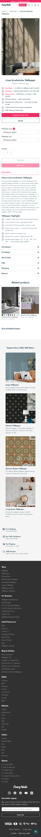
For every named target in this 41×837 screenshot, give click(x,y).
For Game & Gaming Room (11, 776)
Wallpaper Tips (6, 657)
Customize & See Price (20, 115)
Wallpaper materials (8, 646)
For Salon (5, 781)
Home (4, 11)
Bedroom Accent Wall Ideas (11, 666)
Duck (3, 715)
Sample (20, 121)
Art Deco (5, 680)
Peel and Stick (9, 94)
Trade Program (6, 602)
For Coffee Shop (7, 773)
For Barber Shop (7, 770)
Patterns (5, 705)
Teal (3, 753)
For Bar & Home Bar (8, 767)
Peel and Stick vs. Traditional (11, 663)
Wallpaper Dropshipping (10, 599)
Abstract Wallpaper (13, 425)
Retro (3, 701)
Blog (3, 643)
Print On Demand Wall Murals (11, 608)
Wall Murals (5, 573)
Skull (3, 721)
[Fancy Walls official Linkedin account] (31, 793)
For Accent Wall (7, 764)
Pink (3, 744)
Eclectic (4, 689)
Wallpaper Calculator (8, 591)
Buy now (21, 160)
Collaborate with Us (8, 611)
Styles (4, 676)
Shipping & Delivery (8, 634)
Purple (4, 747)
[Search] (29, 5)
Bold (3, 683)
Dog (3, 718)
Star (3, 727)
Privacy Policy (27, 829)
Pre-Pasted (8, 91)
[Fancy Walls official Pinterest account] (20, 793)
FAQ (3, 625)
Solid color (5, 724)
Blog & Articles (8, 650)
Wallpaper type (8, 129)
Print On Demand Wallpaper (11, 605)
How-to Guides (6, 640)
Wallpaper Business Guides (10, 617)
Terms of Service (14, 829)
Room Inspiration (7, 654)
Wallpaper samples (8, 588)
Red (3, 750)
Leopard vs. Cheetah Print (10, 660)
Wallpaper (13, 11)
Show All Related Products (11, 328)
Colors (4, 734)
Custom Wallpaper (8, 585)
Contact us (5, 631)
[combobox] (20, 132)
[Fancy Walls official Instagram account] (9, 793)
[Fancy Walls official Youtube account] (26, 793)
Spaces (4, 760)
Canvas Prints (6, 576)
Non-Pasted (8, 88)
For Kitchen (5, 779)
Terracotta (5, 755)
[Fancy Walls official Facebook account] (15, 793)
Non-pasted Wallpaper (9, 582)
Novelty (4, 698)
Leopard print (6, 712)
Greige (4, 738)
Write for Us (6, 614)
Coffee (4, 709)
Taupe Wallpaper (12, 385)
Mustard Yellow (6, 741)
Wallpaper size (6, 136)
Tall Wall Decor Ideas (8, 669)
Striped (4, 729)
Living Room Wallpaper (15, 509)
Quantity (4, 149)
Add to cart (20, 165)
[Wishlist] (32, 5)
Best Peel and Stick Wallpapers (11, 672)
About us (4, 628)
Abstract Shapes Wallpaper (16, 468)
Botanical (4, 686)
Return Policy (6, 637)
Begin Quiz (22, 5)
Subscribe (20, 815)
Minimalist (5, 695)
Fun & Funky (6, 692)
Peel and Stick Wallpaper (10, 579)
